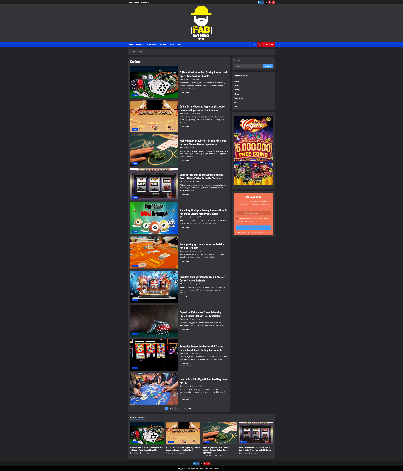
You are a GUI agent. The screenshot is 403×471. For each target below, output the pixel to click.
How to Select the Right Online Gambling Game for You (154, 389)
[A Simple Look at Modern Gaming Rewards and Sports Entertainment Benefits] (147, 433)
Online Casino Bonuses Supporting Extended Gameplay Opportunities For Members (154, 116)
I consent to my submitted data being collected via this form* (252, 220)
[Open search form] (254, 44)
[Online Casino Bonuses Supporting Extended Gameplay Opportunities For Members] (183, 433)
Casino (130, 44)
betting (163, 44)
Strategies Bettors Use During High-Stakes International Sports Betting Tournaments (154, 355)
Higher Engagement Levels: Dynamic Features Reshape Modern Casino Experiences (154, 150)
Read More (186, 92)
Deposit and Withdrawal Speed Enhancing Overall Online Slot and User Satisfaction (154, 321)
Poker (236, 102)
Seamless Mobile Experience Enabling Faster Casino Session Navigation (154, 287)
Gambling (139, 44)
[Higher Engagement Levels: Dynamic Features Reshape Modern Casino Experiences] (220, 433)
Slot (179, 44)
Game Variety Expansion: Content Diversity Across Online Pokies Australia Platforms (154, 184)
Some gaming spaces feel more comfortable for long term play (154, 252)
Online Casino (152, 44)
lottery (172, 44)
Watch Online (268, 44)
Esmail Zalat (184, 79)
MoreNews (209, 468)
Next (190, 408)
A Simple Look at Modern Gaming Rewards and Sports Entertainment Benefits (154, 82)
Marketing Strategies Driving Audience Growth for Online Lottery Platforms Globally (154, 218)
